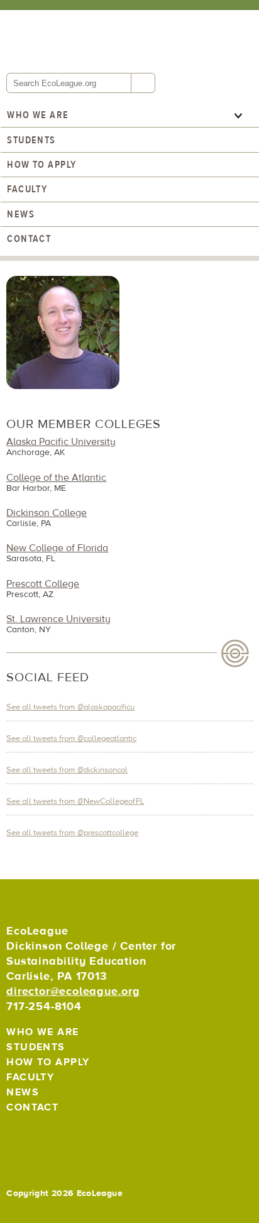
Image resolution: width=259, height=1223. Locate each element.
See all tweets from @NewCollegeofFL (75, 801)
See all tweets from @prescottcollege (72, 833)
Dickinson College (46, 513)
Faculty (27, 189)
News (21, 214)
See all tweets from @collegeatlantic (71, 738)
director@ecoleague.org (73, 991)
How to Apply (41, 164)
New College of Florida (57, 548)
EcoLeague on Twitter (18, 1138)
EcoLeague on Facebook (46, 1138)
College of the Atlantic (56, 477)
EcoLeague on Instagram (74, 1138)
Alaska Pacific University (61, 442)
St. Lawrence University (58, 619)
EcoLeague (91, 40)
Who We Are (38, 115)
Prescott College (42, 584)
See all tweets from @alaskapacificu (70, 707)
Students (31, 140)
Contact (29, 239)
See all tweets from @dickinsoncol (67, 770)
